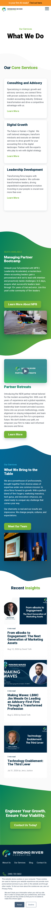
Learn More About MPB (22, 304)
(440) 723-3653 (14, 874)
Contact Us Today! (25, 825)
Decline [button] (31, 904)
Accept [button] (19, 904)
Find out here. (36, 3)
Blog (31, 863)
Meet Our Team (17, 526)
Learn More (13, 111)
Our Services (19, 863)
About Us (6, 863)
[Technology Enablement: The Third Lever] (25, 739)
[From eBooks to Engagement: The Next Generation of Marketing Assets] (25, 611)
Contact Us (42, 863)
